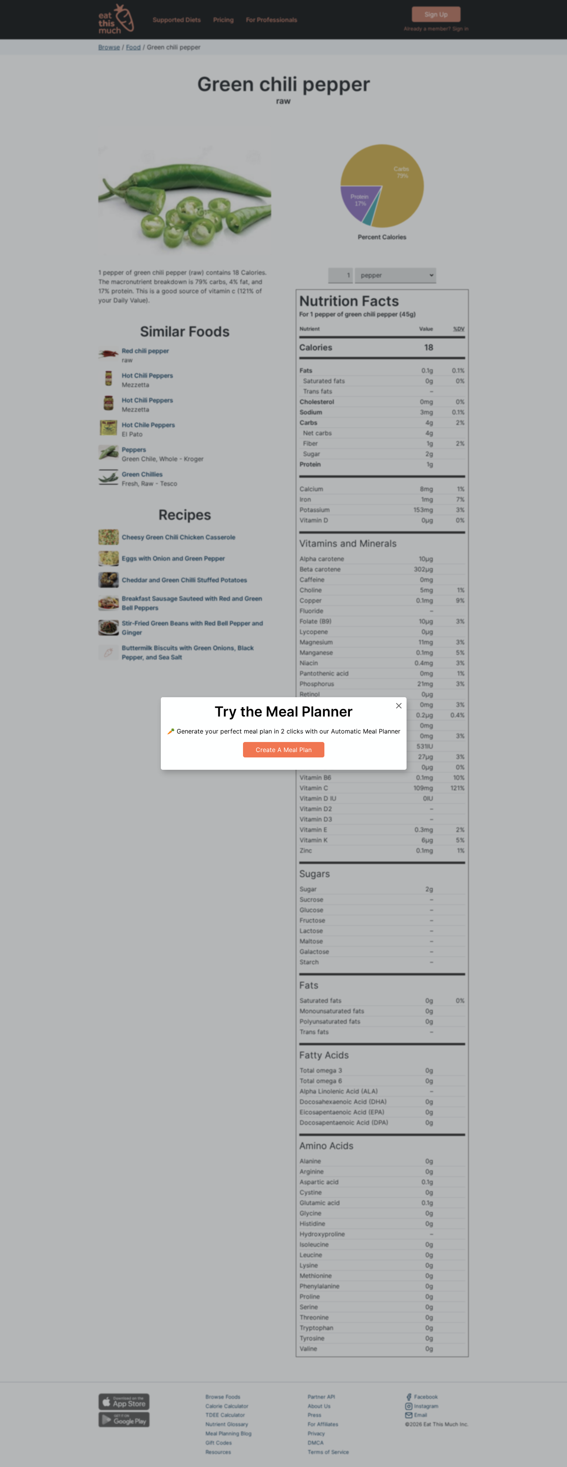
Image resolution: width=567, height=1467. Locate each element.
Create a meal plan (284, 750)
